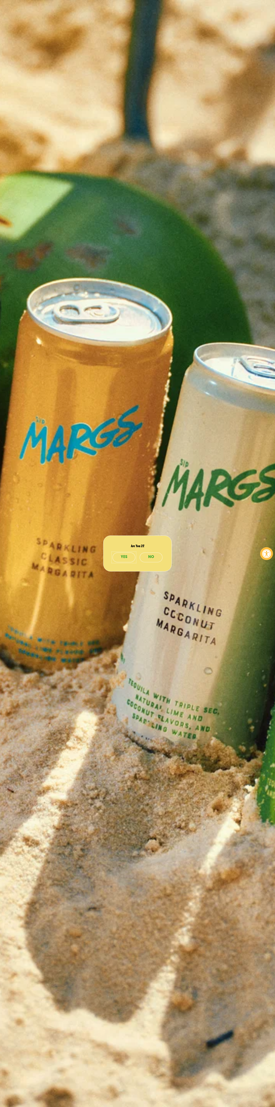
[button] (124, 557)
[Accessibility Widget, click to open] (266, 553)
